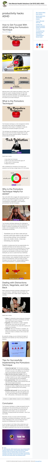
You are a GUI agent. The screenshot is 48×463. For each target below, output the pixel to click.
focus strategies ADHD (25, 448)
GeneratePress (38, 461)
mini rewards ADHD (14, 451)
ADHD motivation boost (15, 448)
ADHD (5, 447)
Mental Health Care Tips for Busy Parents (40, 17)
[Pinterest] (42, 47)
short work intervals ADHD (18, 453)
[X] (40, 44)
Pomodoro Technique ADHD (12, 452)
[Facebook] (37, 44)
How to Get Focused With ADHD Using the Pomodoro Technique (15, 27)
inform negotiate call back (19, 450)
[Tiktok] (40, 47)
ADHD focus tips (7, 448)
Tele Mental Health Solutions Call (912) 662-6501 (26, 3)
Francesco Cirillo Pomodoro (7, 450)
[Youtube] (37, 47)
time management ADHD (20, 455)
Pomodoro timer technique (24, 452)
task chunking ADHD (11, 455)
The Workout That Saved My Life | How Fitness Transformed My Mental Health (40, 33)
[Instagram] (42, 44)
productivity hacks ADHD (7, 453)
